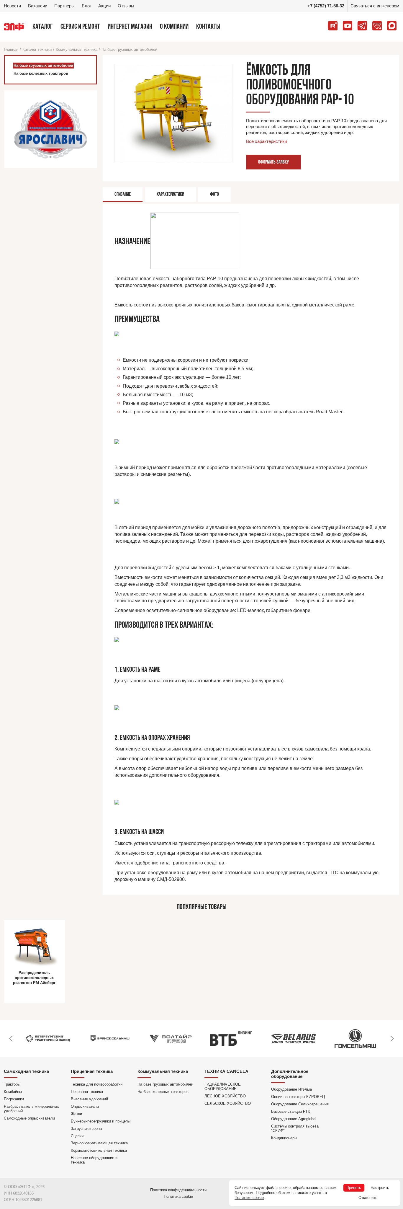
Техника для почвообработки (96, 1084)
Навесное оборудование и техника (94, 1160)
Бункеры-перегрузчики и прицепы (100, 1121)
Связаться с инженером (374, 5)
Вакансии (37, 5)
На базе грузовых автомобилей (129, 49)
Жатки (76, 1114)
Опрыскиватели (85, 1106)
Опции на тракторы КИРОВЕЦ (298, 1096)
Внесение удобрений (89, 1099)
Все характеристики (266, 141)
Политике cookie (249, 1197)
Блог (86, 5)
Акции (104, 5)
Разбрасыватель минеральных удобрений (31, 1108)
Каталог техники (37, 49)
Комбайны (13, 1091)
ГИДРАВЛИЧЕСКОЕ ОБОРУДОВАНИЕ (222, 1086)
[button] (11, 1038)
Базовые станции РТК (290, 1111)
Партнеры (64, 5)
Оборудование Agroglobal (293, 1119)
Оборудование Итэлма (291, 1089)
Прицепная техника (92, 1071)
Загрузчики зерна (86, 1128)
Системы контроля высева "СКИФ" (295, 1128)
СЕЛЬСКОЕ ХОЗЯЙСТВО (227, 1103)
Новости (12, 5)
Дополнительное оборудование (289, 1074)
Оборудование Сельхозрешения (300, 1104)
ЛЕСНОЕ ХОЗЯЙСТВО (225, 1096)
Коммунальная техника (76, 49)
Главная (11, 49)
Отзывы (126, 5)
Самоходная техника (26, 1071)
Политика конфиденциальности (178, 1190)
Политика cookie (178, 1196)
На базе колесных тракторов (163, 1091)
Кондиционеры (284, 1138)
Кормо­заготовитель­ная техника (99, 1150)
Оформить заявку (273, 162)
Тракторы (12, 1084)
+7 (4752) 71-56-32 (325, 5)
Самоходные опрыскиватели (29, 1118)
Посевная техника (87, 1091)
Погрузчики (14, 1099)
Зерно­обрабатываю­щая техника (99, 1143)
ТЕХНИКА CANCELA (226, 1071)
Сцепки (77, 1136)
